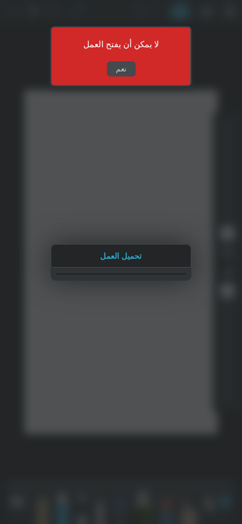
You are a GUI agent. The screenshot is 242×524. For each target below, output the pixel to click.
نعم (121, 69)
